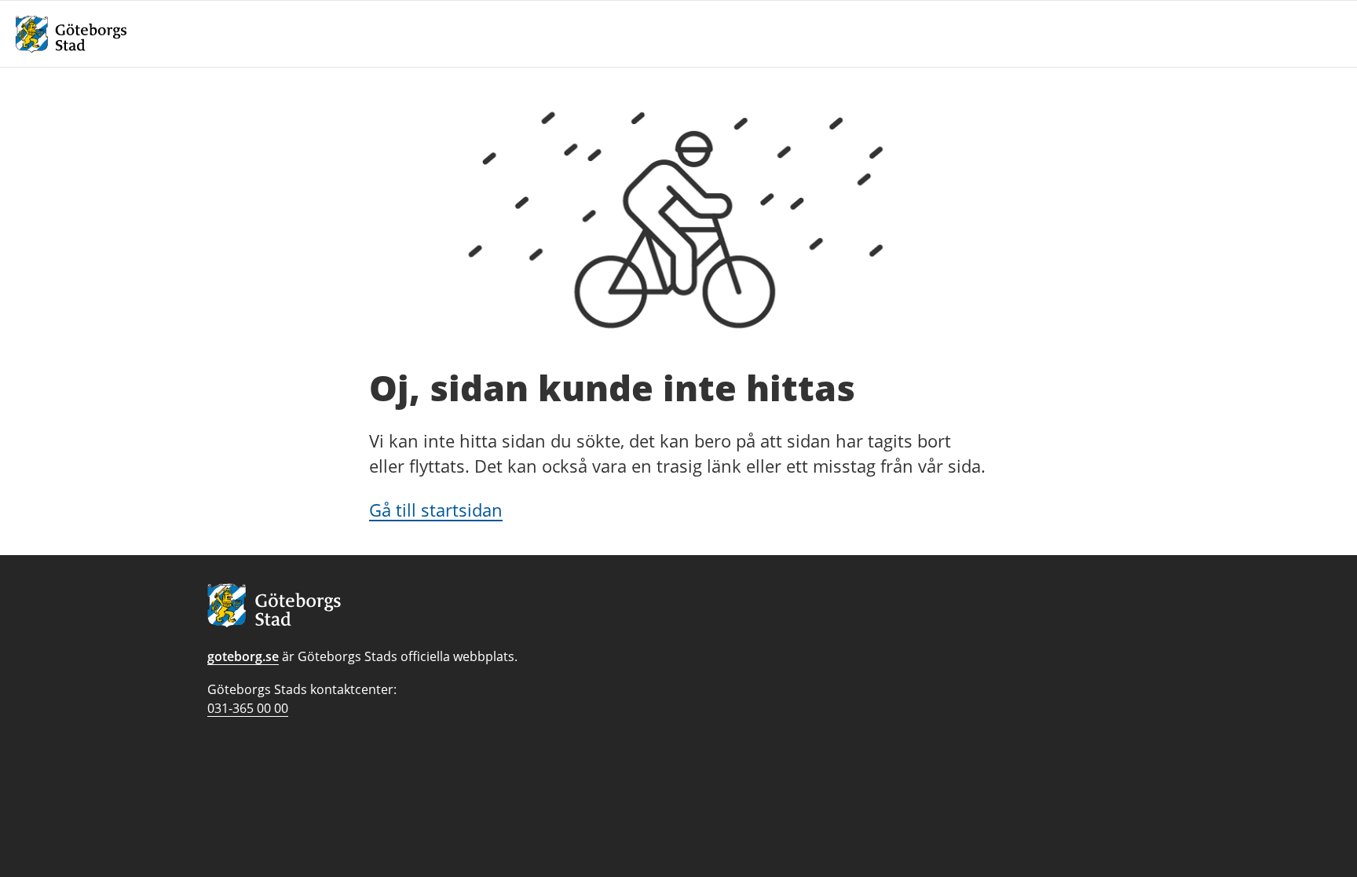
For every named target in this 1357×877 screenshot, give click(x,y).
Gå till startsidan (436, 509)
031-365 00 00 (247, 708)
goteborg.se (243, 656)
